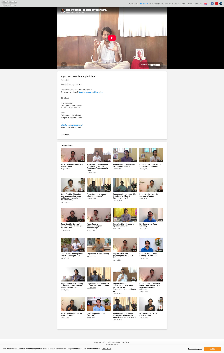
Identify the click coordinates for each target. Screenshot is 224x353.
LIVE (162, 3)
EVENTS (157, 3)
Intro (136, 3)
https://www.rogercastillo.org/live (90, 92)
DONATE (189, 3)
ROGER (174, 3)
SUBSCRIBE (181, 3)
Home (131, 3)
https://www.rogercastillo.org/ (72, 125)
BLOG (151, 3)
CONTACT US (197, 3)
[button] (144, 3)
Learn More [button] (106, 349)
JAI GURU (168, 3)
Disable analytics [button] (195, 349)
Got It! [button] (212, 349)
